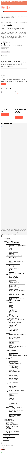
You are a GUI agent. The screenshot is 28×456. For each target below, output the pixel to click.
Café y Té (11, 248)
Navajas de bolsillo (13, 329)
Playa (10, 314)
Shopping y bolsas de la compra (16, 287)
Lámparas (11, 326)
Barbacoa (11, 306)
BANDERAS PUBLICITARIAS (10, 420)
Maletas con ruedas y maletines (16, 298)
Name (2, 75)
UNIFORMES (6, 238)
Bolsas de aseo (12, 280)
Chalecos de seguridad (14, 323)
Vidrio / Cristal (12, 254)
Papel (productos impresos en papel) (18, 368)
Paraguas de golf (13, 375)
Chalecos (11, 396)
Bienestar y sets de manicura (16, 410)
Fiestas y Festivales (13, 252)
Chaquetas (11, 398)
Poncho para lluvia (13, 382)
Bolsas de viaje (12, 285)
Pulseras (11, 262)
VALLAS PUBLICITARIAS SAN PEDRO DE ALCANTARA (21, 111)
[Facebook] (1, 44)
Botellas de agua (13, 386)
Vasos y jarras (12, 348)
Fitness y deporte (13, 309)
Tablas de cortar (12, 347)
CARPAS (8, 427)
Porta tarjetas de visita (14, 371)
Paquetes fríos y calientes (15, 415)
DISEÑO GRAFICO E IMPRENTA (11, 434)
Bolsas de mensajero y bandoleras (17, 284)
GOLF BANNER (9, 428)
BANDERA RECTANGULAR (12, 424)
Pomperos (11, 354)
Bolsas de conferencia (14, 282)
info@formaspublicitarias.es (7, 1)
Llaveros (11, 260)
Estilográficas (12, 266)
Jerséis (10, 404)
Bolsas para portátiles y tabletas (16, 294)
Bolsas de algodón (13, 278)
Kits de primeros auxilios (15, 414)
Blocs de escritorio (13, 361)
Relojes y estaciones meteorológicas (17, 346)
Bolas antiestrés (12, 257)
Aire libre (11, 302)
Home (2, 22)
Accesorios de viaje (13, 276)
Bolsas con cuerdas (13, 277)
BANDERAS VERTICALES (12, 426)
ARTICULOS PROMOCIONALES (14, 256)
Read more (5, 114)
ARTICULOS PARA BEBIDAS (13, 244)
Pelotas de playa (13, 311)
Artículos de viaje (13, 303)
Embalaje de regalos (14, 318)
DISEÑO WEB (6, 435)
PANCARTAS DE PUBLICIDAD (13, 431)
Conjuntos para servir (14, 339)
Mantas (10, 345)
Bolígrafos (11, 265)
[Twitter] (3, 44)
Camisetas (11, 395)
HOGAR (8, 333)
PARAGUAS (9, 374)
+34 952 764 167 (19, 1)
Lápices (10, 269)
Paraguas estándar (13, 378)
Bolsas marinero (13, 293)
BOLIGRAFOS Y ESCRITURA (13, 264)
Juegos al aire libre (13, 351)
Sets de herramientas (14, 331)
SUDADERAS (9, 239)
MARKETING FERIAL (8, 419)
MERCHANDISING (8, 241)
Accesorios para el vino (14, 337)
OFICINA (8, 358)
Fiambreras (11, 343)
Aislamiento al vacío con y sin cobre (17, 245)
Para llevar (11, 253)
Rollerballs (11, 272)
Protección (11, 416)
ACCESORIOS (9, 432)
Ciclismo (11, 307)
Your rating (4, 66)
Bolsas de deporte (13, 289)
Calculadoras (12, 365)
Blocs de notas (12, 362)
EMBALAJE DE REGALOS (12, 316)
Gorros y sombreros (13, 403)
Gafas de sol (12, 310)
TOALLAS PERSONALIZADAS (12, 242)
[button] (3, 10)
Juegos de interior (13, 353)
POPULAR (8, 383)
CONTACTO (6, 440)
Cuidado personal (13, 412)
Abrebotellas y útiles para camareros (17, 334)
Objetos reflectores (13, 330)
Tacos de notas (12, 372)
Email (2, 77)
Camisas (11, 394)
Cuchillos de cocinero (14, 341)
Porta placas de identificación (16, 261)
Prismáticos (11, 315)
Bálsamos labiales (13, 408)
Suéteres (11, 406)
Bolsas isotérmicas (13, 291)
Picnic (10, 312)
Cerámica (11, 249)
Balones (11, 305)
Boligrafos (11, 385)
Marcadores (12, 270)
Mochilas (11, 299)
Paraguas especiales (14, 376)
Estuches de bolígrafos (14, 268)
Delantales (11, 342)
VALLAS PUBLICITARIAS (9, 437)
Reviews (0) (5, 51)
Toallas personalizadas (14, 418)
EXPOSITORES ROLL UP (11, 430)
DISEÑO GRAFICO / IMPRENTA (11, 22)
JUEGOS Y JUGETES (11, 350)
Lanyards (11, 258)
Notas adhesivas (13, 367)
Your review (4, 67)
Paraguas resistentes (14, 380)
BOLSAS (8, 274)
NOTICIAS (5, 438)
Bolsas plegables (13, 295)
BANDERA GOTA (10, 423)
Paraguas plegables (13, 379)
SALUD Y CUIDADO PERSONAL (14, 407)
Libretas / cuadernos (14, 366)
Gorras (10, 402)
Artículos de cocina (13, 338)
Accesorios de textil (13, 393)
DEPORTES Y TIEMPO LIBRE (13, 301)
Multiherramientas (13, 327)
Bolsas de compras (13, 281)
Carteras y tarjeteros (14, 297)
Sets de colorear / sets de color (16, 273)
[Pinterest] (4, 44)
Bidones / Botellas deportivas (16, 246)
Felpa (10, 400)
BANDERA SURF (10, 422)
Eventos (11, 250)
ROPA (7, 391)
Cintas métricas (12, 325)
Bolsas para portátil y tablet (15, 363)
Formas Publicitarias (12, 234)
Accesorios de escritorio (14, 359)
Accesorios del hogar (14, 335)
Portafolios (11, 370)
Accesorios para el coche (15, 322)
